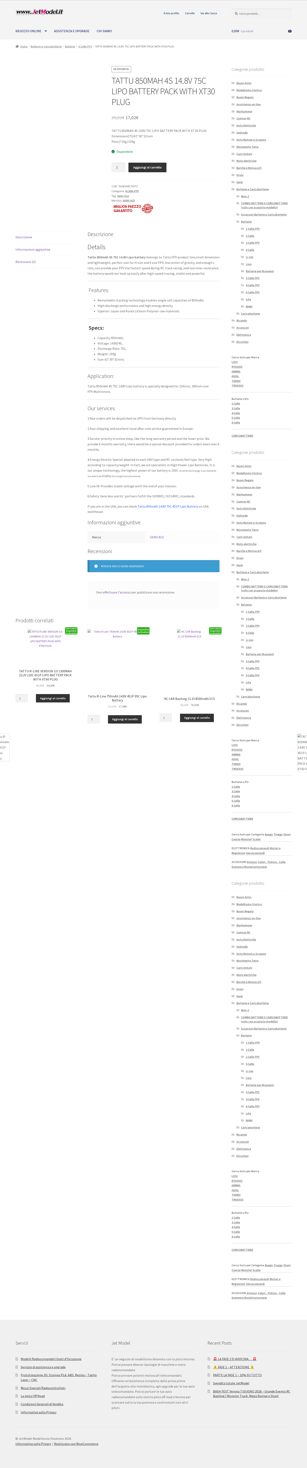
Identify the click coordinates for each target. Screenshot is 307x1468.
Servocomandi (255, 853)
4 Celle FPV (85, 46)
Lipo (248, 264)
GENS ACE (129, 200)
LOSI (235, 362)
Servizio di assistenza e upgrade (43, 1367)
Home (24, 46)
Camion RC (243, 118)
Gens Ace (123, 196)
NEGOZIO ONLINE (28, 31)
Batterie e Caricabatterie (46, 46)
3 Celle (236, 408)
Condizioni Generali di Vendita (42, 1404)
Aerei (239, 182)
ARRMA (236, 371)
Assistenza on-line (248, 104)
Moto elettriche (246, 161)
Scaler (256, 839)
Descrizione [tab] (23, 237)
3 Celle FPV (253, 278)
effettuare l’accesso (117, 592)
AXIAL (235, 376)
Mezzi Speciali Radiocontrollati (43, 1388)
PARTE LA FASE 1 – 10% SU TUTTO (237, 1375)
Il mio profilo (171, 13)
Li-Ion (249, 257)
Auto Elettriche (246, 125)
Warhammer (244, 111)
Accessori (242, 327)
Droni (240, 175)
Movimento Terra (247, 147)
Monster (246, 839)
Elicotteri (242, 342)
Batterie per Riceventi (260, 271)
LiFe (248, 299)
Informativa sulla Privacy (38, 1412)
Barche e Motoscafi (248, 168)
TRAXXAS (238, 385)
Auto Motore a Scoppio (251, 140)
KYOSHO (237, 367)
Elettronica (243, 335)
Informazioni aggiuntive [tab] (32, 249)
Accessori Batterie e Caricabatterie (264, 214)
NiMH (249, 306)
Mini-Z (245, 196)
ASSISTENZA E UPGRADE (71, 31)
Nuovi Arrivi (243, 83)
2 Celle (250, 236)
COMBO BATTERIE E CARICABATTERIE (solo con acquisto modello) (264, 205)
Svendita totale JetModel (231, 1383)
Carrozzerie (259, 867)
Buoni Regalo (245, 97)
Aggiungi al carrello (147, 167)
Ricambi (241, 320)
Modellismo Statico (249, 90)
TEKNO (236, 381)
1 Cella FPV (253, 229)
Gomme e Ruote (242, 867)
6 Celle (250, 250)
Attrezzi (252, 862)
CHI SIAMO (104, 31)
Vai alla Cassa (208, 13)
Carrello (190, 13)
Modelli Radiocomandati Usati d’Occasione (51, 1359)
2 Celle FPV (253, 243)
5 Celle (236, 418)
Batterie (70, 46)
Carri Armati (244, 154)
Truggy (278, 834)
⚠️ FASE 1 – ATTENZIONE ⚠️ (233, 1367)
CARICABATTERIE (242, 436)
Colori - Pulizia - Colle (271, 862)
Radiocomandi (259, 848)
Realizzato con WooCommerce (76, 1444)
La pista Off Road (33, 1396)
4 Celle (236, 413)
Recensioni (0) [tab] (25, 262)
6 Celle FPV (253, 292)
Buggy (269, 834)
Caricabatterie (250, 313)
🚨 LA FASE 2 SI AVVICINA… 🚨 (235, 1359)
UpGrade (242, 132)
